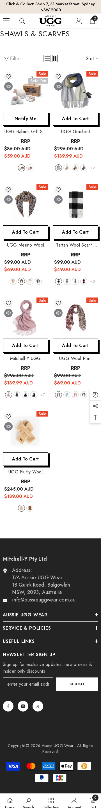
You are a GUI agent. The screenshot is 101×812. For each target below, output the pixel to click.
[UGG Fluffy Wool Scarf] (25, 431)
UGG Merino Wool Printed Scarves (25, 245)
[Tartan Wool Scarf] (75, 204)
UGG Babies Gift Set (25, 132)
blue (66, 281)
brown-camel (75, 167)
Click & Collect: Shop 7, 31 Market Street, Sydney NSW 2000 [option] (50, 7)
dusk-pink (8, 394)
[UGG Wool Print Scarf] (75, 318)
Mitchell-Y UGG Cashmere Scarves (25, 358)
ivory (21, 508)
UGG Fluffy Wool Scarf (25, 472)
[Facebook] (8, 706)
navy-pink (83, 167)
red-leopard (58, 394)
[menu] (6, 20)
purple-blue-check (38, 281)
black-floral (83, 394)
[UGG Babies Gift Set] (25, 91)
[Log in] (79, 21)
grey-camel (58, 167)
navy (25, 394)
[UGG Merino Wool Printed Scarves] (25, 204)
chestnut (29, 508)
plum (83, 281)
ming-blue (21, 281)
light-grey (58, 281)
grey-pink (66, 167)
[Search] (22, 21)
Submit (77, 684)
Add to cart (75, 118)
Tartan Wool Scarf (75, 245)
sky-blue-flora (66, 394)
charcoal (16, 394)
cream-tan (29, 281)
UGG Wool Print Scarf (75, 358)
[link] (28, 803)
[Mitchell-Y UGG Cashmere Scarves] (25, 318)
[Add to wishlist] (8, 76)
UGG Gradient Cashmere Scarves (75, 132)
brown (75, 394)
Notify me (25, 118)
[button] (47, 58)
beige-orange (13, 281)
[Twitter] (38, 706)
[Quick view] (8, 86)
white (21, 167)
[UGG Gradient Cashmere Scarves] (75, 91)
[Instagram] (23, 706)
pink (29, 167)
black (33, 394)
